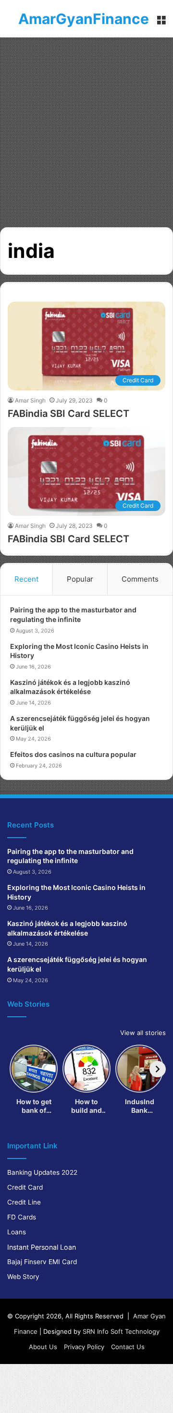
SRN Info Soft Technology (121, 1331)
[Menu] (161, 22)
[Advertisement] (86, 128)
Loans (16, 1232)
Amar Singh (30, 400)
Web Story (23, 1276)
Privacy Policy (84, 1347)
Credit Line (24, 1202)
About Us (43, 1347)
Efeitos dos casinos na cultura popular (73, 754)
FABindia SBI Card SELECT (68, 413)
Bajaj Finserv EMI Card (42, 1262)
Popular (80, 579)
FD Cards (21, 1217)
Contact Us (128, 1347)
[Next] (157, 1069)
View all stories (143, 1032)
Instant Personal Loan (41, 1247)
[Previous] (15, 1069)
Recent (26, 579)
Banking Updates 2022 (42, 1172)
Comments (140, 579)
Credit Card (25, 1187)
